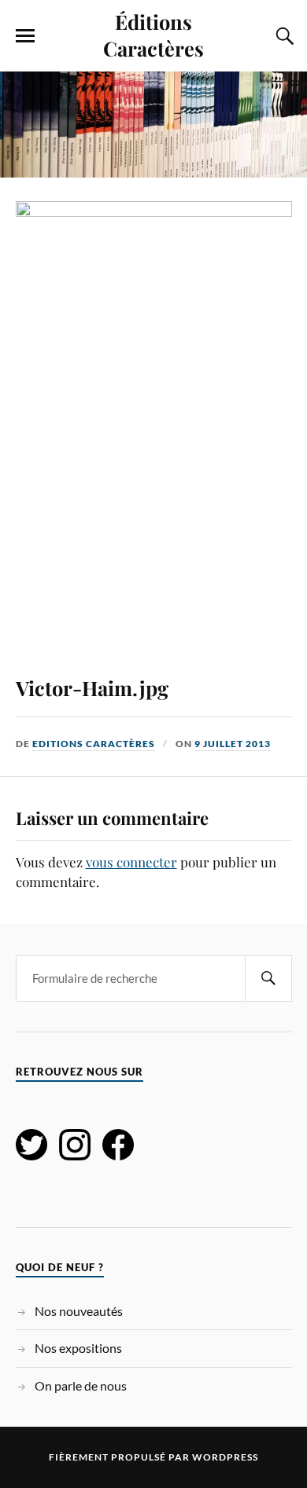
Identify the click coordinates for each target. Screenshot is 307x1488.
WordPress (225, 1457)
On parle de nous (81, 1385)
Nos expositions (78, 1347)
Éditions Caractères (153, 34)
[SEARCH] (268, 978)
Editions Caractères (93, 743)
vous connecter (131, 861)
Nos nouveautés (79, 1310)
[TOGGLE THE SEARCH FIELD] (282, 36)
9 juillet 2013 (232, 743)
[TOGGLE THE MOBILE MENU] (25, 36)
